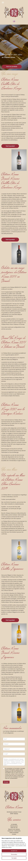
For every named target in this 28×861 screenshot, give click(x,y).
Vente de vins (14, 827)
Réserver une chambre (14, 829)
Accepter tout (14, 850)
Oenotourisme (14, 826)
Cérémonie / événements (14, 831)
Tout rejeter (14, 858)
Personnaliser (14, 854)
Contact (14, 834)
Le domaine (14, 824)
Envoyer (6, 782)
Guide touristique (14, 832)
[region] (14, 848)
